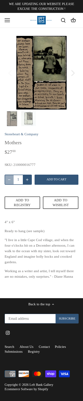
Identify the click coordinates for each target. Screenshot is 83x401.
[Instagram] (42, 232)
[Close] (74, 161)
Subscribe (58, 218)
